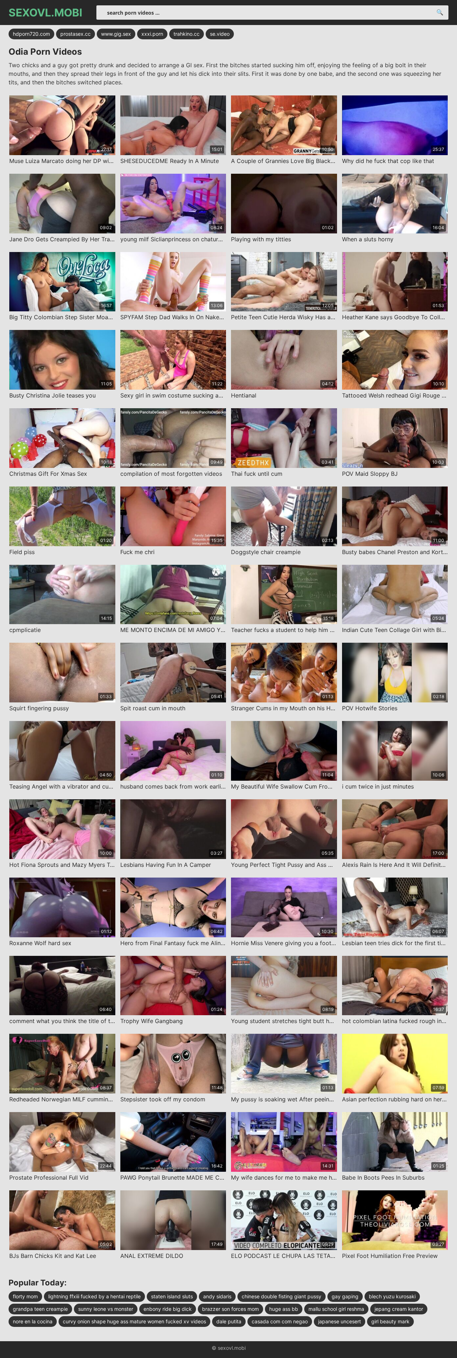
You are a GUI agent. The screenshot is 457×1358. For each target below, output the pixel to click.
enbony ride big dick (168, 1309)
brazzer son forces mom (230, 1309)
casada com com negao (280, 1321)
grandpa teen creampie (40, 1309)
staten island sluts (172, 1296)
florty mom (25, 1296)
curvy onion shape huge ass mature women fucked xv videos (134, 1321)
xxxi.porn (152, 34)
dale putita (228, 1321)
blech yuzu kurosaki (392, 1296)
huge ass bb (283, 1309)
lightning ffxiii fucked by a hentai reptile (94, 1296)
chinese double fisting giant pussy (281, 1296)
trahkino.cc (187, 34)
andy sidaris (217, 1296)
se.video (220, 34)
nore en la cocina (32, 1321)
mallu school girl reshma (336, 1309)
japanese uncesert (339, 1321)
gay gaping (345, 1296)
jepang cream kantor (399, 1309)
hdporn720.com (31, 34)
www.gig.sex (116, 34)
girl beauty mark (390, 1321)
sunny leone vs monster (105, 1309)
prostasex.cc (75, 34)
